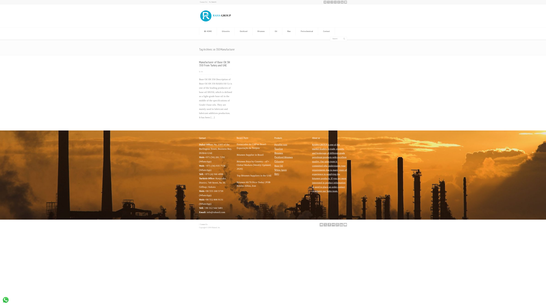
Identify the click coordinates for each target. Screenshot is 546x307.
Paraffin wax (280, 144)
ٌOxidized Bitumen (283, 157)
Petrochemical (307, 31)
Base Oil (278, 165)
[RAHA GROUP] (217, 21)
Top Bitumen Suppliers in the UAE (254, 175)
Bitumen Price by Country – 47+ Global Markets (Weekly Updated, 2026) (254, 165)
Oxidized (243, 31)
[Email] (325, 2)
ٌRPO (276, 174)
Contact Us (203, 2)
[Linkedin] (342, 2)
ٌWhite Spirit (280, 170)
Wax (289, 31)
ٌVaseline (278, 149)
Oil (276, 31)
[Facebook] (331, 2)
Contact (326, 31)
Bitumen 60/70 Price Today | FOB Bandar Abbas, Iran (253, 184)
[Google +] (338, 2)
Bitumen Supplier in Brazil (250, 155)
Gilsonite (226, 31)
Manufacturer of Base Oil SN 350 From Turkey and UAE (214, 63)
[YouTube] (345, 2)
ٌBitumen (278, 153)
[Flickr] (335, 2)
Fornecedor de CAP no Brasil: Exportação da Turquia (252, 146)
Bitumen (261, 31)
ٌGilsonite (279, 161)
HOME (209, 31)
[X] (328, 2)
